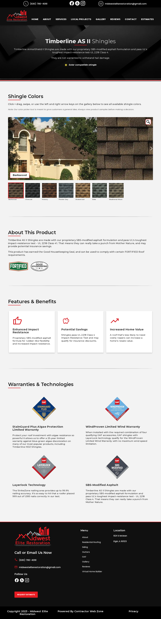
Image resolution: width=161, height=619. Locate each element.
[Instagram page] (27, 581)
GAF (84, 556)
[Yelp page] (22, 581)
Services (61, 19)
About (47, 19)
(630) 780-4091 (38, 3)
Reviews (115, 19)
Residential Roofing (91, 542)
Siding (85, 547)
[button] (148, 122)
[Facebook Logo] (72, 4)
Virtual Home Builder (92, 571)
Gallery (101, 19)
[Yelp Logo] (77, 4)
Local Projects (81, 19)
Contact (131, 19)
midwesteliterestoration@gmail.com (126, 3)
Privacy (133, 611)
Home (35, 19)
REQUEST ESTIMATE (26, 594)
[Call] (26, 5)
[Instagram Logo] (83, 4)
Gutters (86, 552)
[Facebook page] (16, 581)
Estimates (147, 19)
